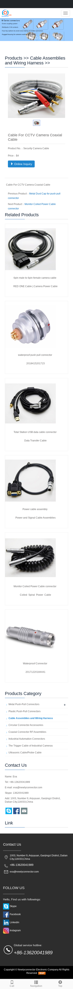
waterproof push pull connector (35, 355)
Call (12, 986)
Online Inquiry (22, 164)
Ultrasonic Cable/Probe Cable (25, 752)
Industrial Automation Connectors (27, 738)
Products (13, 58)
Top (60, 986)
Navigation (36, 986)
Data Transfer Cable (35, 440)
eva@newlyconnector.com (27, 787)
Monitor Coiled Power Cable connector (35, 586)
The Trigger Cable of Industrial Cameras (31, 745)
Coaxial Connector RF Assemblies (27, 732)
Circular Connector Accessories (26, 725)
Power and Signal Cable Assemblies (35, 517)
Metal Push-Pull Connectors (24, 704)
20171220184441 (35, 672)
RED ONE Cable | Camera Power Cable (35, 286)
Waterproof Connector (35, 663)
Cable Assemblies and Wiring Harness (35, 60)
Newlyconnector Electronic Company (38, 969)
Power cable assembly (35, 509)
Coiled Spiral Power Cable (35, 594)
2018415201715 (35, 363)
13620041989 (21, 793)
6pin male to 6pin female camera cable (35, 277)
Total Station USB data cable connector (35, 432)
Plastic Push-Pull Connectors (25, 711)
